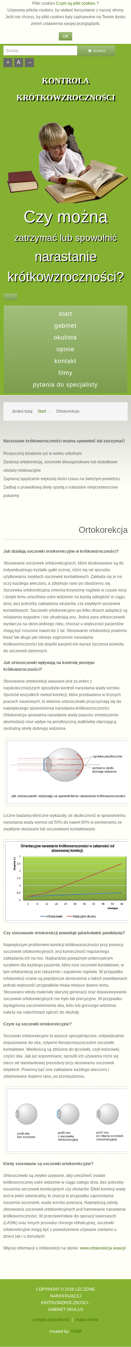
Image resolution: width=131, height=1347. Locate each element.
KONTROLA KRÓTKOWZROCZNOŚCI (65, 89)
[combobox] (40, 50)
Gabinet (65, 325)
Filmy (65, 372)
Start (65, 313)
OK (66, 36)
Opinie (65, 349)
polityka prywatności (51, 1319)
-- (29, 62)
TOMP (76, 1331)
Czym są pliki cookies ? (77, 3)
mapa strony (87, 1319)
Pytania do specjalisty (65, 384)
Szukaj (98, 51)
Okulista (65, 337)
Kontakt (65, 361)
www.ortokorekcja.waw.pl (103, 1248)
